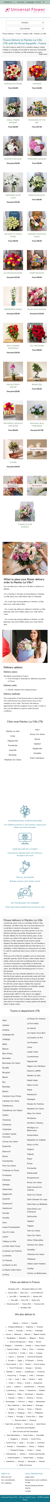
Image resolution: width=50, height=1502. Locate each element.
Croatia (22, 1353)
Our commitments (8, 1480)
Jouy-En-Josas (8, 1232)
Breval (5, 1077)
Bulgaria (8, 1345)
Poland (10, 1416)
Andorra (25, 1323)
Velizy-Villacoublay (35, 1240)
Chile (24, 1349)
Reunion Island (20, 1420)
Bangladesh (11, 1338)
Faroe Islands (11, 1364)
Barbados (22, 1338)
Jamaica (32, 1379)
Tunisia (29, 1450)
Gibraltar (9, 1372)
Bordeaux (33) (13, 1289)
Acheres (5, 1025)
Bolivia (41, 1338)
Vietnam (42, 1461)
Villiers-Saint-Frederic (36, 1263)
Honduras (41, 1372)
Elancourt (6, 1151)
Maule (29, 1089)
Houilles (5, 1217)
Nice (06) (14, 1300)
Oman (29, 1409)
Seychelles (40, 1435)
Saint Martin (41, 1424)
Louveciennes (32, 1056)
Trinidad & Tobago (17, 1450)
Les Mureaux (32, 1042)
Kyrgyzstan (38, 1383)
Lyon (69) (12, 1296)
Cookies (28, 1491)
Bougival (6, 1072)
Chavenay (6, 1120)
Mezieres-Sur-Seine (12, 759)
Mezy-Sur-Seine (34, 1113)
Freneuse (6, 1180)
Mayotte (11, 1398)
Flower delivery (8, 34)
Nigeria (11, 1409)
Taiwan (31, 1446)
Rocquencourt (33, 1177)
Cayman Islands (13, 1349)
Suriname (41, 1443)
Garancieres (7, 1189)
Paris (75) (24, 1300)
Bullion (5, 1091)
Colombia (40, 1349)
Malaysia (11, 1394)
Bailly (4, 1044)
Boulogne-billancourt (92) (32, 1289)
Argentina (29, 1327)
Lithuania (41, 1387)
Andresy (5, 1030)
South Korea (11, 1443)
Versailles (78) (25, 1308)
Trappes (30, 1226)
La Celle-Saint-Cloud (11, 1246)
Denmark (20, 1357)
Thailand (41, 1446)
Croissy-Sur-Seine (10, 1141)
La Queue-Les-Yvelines (12, 1251)
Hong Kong (11, 1375)
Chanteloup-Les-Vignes (12, 1110)
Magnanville (13, 740)
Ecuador (11, 1360)
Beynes (5, 1049)
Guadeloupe (29, 1372)
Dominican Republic (34, 1357)
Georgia (28, 1368)
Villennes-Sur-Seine (35, 1254)
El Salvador (29, 1360)
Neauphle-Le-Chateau (36, 1140)
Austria (29, 1330)
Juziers (5, 1236)
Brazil (31, 1342)
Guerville (12, 750)
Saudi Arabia (28, 1435)
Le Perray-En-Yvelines (36, 1018)
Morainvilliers (32, 1135)
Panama (11, 1413)
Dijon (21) (24, 1293)
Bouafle (5, 1067)
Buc (4, 1082)
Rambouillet (32, 1173)
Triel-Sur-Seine (33, 1230)
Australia (19, 1330)
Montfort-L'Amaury (35, 1123)
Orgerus (30, 1149)
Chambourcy (7, 1105)
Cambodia (18, 1345)
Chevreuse (6, 1124)
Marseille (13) (25, 1296)
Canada (28, 1345)
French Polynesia (15, 1368)
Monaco (40, 1398)
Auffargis (6, 1039)
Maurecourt (32, 1094)
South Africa (36, 1439)
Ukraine (22, 1454)
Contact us (8, 2)
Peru (29, 1413)
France (18, 34)
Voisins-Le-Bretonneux (36, 1273)
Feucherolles (7, 1161)
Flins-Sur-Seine (9, 1165)
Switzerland (21, 1446)
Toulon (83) (26, 1304)
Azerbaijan (39, 1330)
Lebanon (17, 1387)
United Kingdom (14, 1458)
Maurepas (31, 1099)
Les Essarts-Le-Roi (35, 1037)
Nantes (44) (37, 1296)
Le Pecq (5, 1274)
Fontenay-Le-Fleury (10, 1170)
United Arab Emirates (37, 1454)
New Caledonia (13, 1405)
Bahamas (17, 1334)
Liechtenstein (29, 1387)
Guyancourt (7, 1203)
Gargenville (37, 748)
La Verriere (6, 1255)
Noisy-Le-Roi (32, 1144)
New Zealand (27, 1405)
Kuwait (27, 1383)
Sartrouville (32, 1216)
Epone (37, 739)
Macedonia (31, 1390)
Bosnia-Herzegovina (17, 1342)
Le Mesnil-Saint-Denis (11, 1270)
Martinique (29, 1394)
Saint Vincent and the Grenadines (25, 1431)
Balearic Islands (39, 1334)
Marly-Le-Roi (32, 1085)
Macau (21, 1390)
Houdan (5, 1213)
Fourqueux (7, 1175)
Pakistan (38, 1409)
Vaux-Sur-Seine (34, 1235)
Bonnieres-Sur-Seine (11, 1063)
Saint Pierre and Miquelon (25, 1428)
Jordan (11, 1383)
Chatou (5, 1115)
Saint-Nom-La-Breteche (37, 1204)
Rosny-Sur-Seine (37, 734)
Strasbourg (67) (13, 1304)
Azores (8, 1334)
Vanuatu (21, 1461)
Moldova (30, 1398)
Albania (15, 1323)
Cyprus (11, 1357)
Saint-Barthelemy (13, 1435)
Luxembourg (11, 1390)
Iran (10, 1379)
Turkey (38, 1450)
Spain (21, 1443)
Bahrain (27, 1334)
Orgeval (30, 1154)
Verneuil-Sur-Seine (35, 1244)
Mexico (20, 1398)
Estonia (40, 1360)
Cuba (31, 1353)
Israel (17, 1379)
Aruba (10, 1330)
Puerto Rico (30, 1416)
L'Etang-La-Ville (9, 1241)
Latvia (8, 1387)
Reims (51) (36, 1300)
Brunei (38, 1342)
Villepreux (31, 1259)
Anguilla (34, 1323)
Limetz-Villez (32, 1052)
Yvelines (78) (27, 34)
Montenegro (10, 1401)
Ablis (4, 1020)
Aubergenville (8, 1034)
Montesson (31, 1118)
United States (28, 1458)
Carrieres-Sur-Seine (10, 1101)
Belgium (33, 1338)
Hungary (22, 1375)
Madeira (42, 1390)
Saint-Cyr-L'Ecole (34, 1194)
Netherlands (40, 1401)
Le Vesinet (31, 1028)
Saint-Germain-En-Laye (37, 1199)
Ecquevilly (6, 1146)
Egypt (20, 1360)
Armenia (40, 1327)
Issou (37, 729)
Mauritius (39, 1394)
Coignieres (6, 1129)
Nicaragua (39, 1405)
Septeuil (37, 743)
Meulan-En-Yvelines (35, 1104)
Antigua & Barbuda (15, 1327)
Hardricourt (7, 1208)
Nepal (30, 1401)
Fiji (21, 1364)
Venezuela (31, 1461)
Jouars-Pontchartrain (11, 1227)
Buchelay (13, 755)
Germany (38, 1368)
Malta (19, 1394)
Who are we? (6, 1477)
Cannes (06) (12, 1293)
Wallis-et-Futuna (25, 1465)
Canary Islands (40, 1345)
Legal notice (29, 1477)
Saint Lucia (29, 1424)
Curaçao (39, 1353)
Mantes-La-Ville (40, 34)
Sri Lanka (30, 1443)
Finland (27, 1364)
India (31, 1375)
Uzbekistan (10, 1461)
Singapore (14, 1439)
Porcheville (12, 745)
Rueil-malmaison (37, 758)
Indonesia (40, 1375)
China (31, 1349)
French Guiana (39, 1364)
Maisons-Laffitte (34, 1070)
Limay (12, 736)
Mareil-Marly (32, 1080)
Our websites (6, 1483)
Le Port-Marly (33, 1023)
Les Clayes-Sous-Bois (36, 1033)
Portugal (19, 1416)
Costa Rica (13, 1353)
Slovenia (24, 1439)
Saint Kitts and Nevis (13, 1424)
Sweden (10, 1446)
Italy (23, 1379)
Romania (32, 1420)
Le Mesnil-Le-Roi (9, 1265)
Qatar (41, 1416)
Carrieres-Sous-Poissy (11, 1096)
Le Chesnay (7, 1260)
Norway (21, 1409)
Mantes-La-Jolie (12, 731)
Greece (18, 1372)
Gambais (6, 1184)
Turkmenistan (11, 1454)
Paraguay (21, 1413)
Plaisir (29, 1159)
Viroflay (30, 1268)
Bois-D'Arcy (7, 1053)
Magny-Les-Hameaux (36, 1066)
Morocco (21, 1401)
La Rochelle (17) (37, 1293)
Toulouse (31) (39, 1304)
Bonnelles (6, 1058)
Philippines (39, 1413)
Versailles (37, 753)
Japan (40, 1379)
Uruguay (40, 1458)
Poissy (30, 1163)
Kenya (19, 1383)
